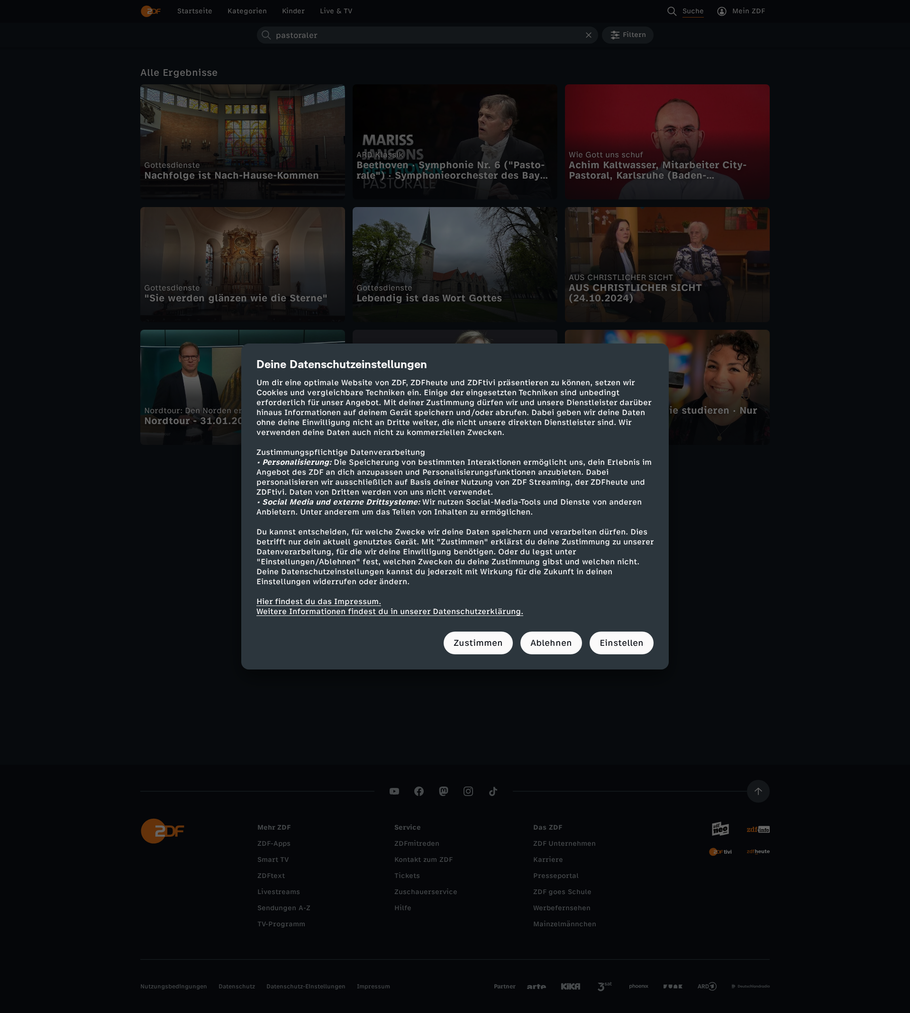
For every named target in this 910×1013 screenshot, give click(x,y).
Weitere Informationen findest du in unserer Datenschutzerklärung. (389, 611)
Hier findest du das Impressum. (318, 601)
